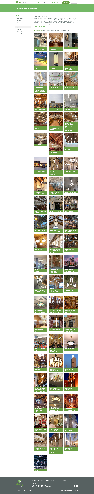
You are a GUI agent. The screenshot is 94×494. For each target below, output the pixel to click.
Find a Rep (47, 480)
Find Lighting (40, 2)
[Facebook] (75, 485)
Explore (45, 2)
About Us (49, 2)
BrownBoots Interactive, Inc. (73, 490)
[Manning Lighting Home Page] (21, 2)
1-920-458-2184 (34, 485)
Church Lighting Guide (20, 18)
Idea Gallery (18, 29)
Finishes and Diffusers (20, 33)
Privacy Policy (64, 480)
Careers (56, 480)
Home (18, 8)
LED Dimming (19, 22)
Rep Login (66, 2)
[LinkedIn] (77, 485)
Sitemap (59, 480)
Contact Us (59, 2)
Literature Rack (19, 31)
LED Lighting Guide (20, 20)
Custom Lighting (19, 24)
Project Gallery (19, 27)
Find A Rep (54, 2)
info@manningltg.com (38, 30)
